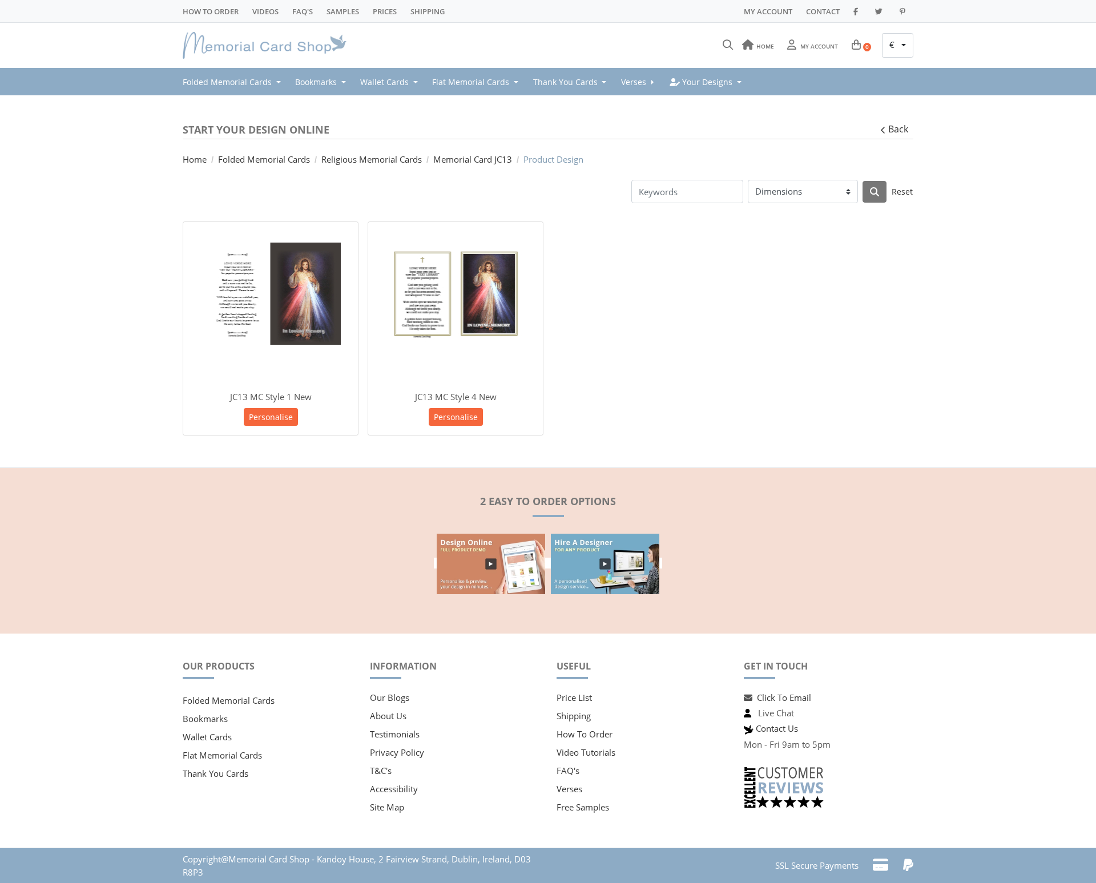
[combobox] (897, 45)
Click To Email (784, 697)
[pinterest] (904, 11)
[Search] (728, 45)
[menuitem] (235, 81)
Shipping (427, 11)
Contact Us (777, 728)
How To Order (211, 11)
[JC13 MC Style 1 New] (270, 293)
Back (898, 129)
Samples (343, 11)
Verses (569, 789)
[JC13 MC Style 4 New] (455, 293)
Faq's (302, 11)
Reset (902, 191)
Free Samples (583, 807)
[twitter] (880, 11)
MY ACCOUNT (768, 11)
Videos (265, 11)
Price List (574, 697)
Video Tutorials (586, 752)
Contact (823, 11)
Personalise (271, 417)
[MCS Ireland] (268, 45)
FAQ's (568, 770)
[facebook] (857, 11)
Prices (385, 11)
